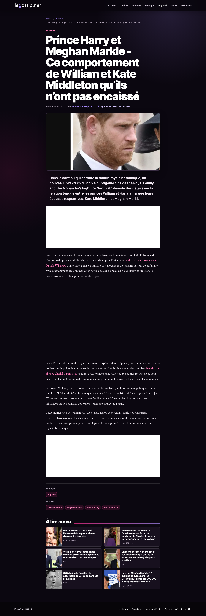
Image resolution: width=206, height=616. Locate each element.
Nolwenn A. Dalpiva (82, 106)
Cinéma (124, 5)
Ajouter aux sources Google (115, 106)
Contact (169, 609)
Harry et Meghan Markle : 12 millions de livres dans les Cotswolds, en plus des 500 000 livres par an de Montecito (139, 577)
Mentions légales (154, 609)
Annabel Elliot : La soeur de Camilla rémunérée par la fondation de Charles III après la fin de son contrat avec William (138, 534)
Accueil (112, 5)
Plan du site (137, 609)
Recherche (123, 609)
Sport (174, 5)
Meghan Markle (74, 507)
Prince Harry (93, 507)
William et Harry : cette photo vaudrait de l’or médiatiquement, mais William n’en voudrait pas (81, 554)
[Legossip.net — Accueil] (27, 5)
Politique (150, 5)
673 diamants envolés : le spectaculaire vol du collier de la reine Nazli (80, 576)
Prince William (111, 507)
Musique (136, 5)
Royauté (162, 5)
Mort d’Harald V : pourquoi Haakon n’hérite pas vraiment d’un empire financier (79, 533)
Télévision (186, 5)
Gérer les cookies (183, 609)
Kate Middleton (55, 507)
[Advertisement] (103, 227)
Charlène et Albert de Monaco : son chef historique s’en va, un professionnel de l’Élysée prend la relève (138, 556)
